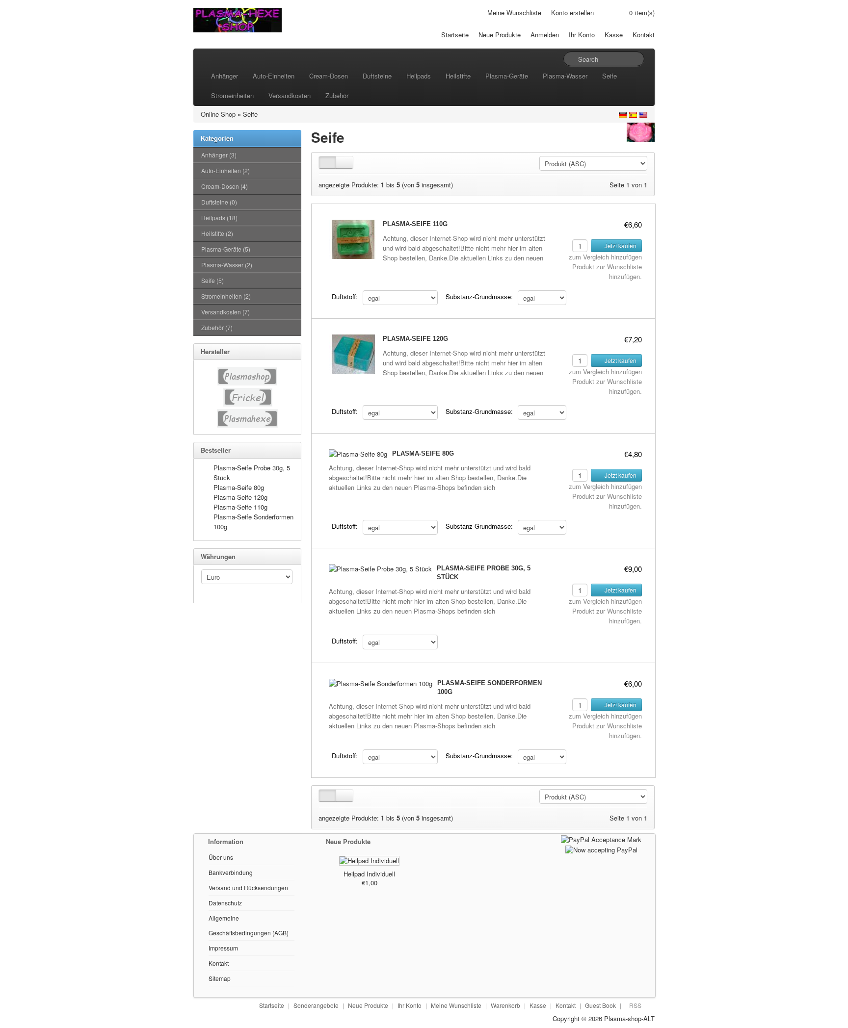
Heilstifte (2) (217, 233)
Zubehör (336, 95)
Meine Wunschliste (514, 12)
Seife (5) (212, 280)
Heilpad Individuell (369, 873)
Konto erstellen (572, 12)
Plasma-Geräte (506, 75)
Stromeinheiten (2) (226, 296)
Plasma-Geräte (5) (225, 249)
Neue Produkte (499, 34)
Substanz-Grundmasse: (479, 296)
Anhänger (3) (219, 155)
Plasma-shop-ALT (629, 1018)
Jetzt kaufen (619, 245)
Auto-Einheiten (273, 75)
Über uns (221, 857)
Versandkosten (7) (225, 312)
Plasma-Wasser (565, 75)
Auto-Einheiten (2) (225, 170)
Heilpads (418, 75)
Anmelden (544, 34)
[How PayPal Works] (601, 838)
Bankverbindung (231, 872)
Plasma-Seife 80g (238, 487)
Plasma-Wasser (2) (226, 264)
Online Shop (218, 114)
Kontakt (644, 34)
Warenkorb (505, 1005)
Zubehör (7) (217, 327)
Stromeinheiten (232, 95)
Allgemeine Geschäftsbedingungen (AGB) (249, 925)
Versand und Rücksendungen (248, 887)
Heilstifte (458, 75)
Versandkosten (289, 95)
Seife (609, 75)
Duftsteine (377, 75)
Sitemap (220, 978)
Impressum (223, 948)
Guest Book (600, 1005)
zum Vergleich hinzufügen (605, 256)
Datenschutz (225, 903)
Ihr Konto (582, 34)
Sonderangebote (316, 1005)
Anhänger (224, 75)
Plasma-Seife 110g (240, 507)
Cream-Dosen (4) (224, 186)
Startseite (455, 34)
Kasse (614, 34)
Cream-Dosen (328, 75)
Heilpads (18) (219, 217)
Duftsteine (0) (219, 202)
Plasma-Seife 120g (240, 497)
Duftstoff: (345, 296)
